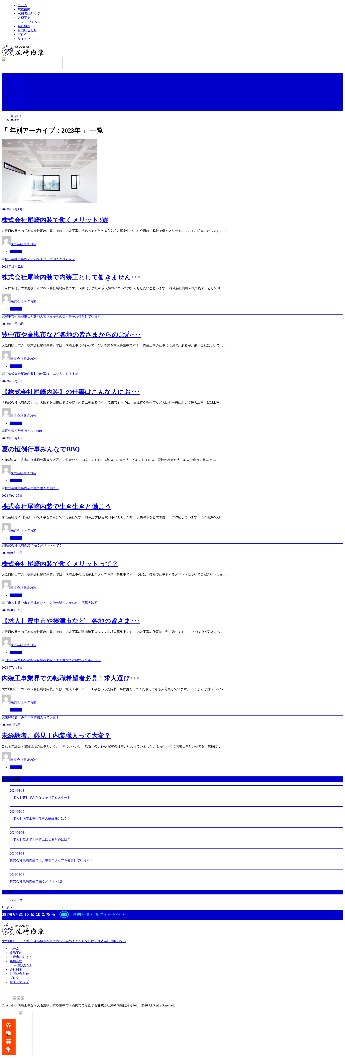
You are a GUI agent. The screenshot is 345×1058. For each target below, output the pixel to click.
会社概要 (24, 26)
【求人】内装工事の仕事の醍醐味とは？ (38, 818)
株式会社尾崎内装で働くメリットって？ (60, 563)
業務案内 (24, 9)
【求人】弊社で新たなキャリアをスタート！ (42, 797)
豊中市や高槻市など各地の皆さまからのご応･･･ (71, 334)
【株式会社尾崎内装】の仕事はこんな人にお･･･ (71, 391)
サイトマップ (27, 38)
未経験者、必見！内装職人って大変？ (56, 735)
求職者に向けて (29, 13)
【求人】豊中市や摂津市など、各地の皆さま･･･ (71, 620)
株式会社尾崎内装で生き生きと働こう (56, 506)
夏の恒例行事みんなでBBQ (41, 449)
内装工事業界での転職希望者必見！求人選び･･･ (71, 678)
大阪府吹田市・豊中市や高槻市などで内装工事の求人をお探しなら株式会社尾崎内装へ (64, 941)
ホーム (22, 5)
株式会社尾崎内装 (23, 244)
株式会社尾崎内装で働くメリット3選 (55, 219)
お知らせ (16, 251)
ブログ (22, 34)
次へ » (10, 907)
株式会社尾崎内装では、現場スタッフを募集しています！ (51, 860)
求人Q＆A (33, 22)
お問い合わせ (27, 30)
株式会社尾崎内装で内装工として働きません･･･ (71, 277)
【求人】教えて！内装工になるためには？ (40, 839)
